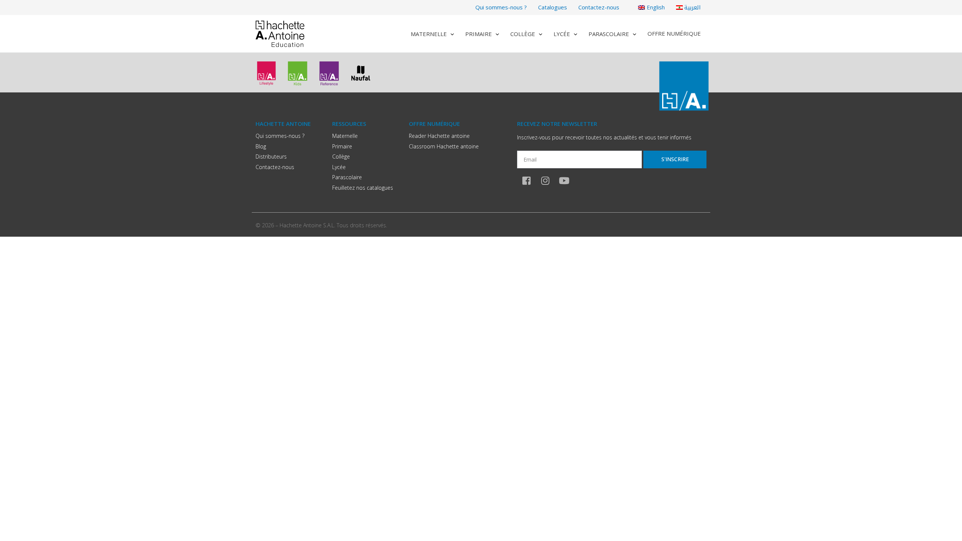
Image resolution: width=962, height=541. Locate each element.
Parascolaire (608, 34)
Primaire (478, 34)
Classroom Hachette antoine (444, 146)
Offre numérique (674, 33)
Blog (261, 146)
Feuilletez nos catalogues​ (362, 187)
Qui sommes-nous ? (501, 7)
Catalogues (552, 7)
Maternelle (429, 34)
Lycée (562, 34)
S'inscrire (675, 159)
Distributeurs (271, 156)
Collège (522, 34)
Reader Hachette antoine (439, 135)
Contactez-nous (598, 7)
